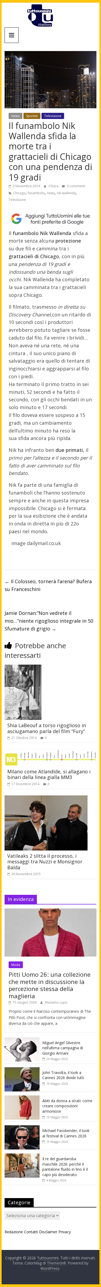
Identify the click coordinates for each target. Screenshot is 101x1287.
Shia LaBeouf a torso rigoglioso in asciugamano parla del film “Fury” (46, 728)
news (51, 193)
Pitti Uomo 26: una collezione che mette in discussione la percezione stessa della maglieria (49, 985)
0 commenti (75, 186)
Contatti (31, 1231)
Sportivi (32, 116)
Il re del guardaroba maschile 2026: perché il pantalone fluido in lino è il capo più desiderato (65, 1166)
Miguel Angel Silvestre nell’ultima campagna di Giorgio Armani (62, 1048)
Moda (15, 964)
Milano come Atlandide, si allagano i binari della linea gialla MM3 (48, 774)
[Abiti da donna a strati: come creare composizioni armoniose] (22, 1098)
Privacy (64, 1231)
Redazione (14, 1231)
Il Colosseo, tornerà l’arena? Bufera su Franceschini (48, 585)
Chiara (53, 186)
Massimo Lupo (56, 1002)
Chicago (19, 193)
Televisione (52, 116)
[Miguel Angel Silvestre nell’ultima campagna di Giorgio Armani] (22, 1040)
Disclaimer (48, 1231)
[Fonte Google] (51, 219)
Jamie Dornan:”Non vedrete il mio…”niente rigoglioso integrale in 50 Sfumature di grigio (49, 621)
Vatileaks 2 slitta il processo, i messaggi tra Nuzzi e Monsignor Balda (44, 862)
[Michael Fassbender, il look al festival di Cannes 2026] (22, 1128)
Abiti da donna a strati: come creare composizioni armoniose (67, 1106)
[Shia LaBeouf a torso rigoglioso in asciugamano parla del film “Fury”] (23, 668)
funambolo (36, 193)
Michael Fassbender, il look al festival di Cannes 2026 (65, 1133)
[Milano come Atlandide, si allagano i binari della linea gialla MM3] (51, 752)
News (15, 116)
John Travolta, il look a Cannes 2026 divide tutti (63, 1075)
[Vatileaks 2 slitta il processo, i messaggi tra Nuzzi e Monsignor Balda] (46, 799)
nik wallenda (66, 193)
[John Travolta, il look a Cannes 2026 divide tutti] (22, 1070)
